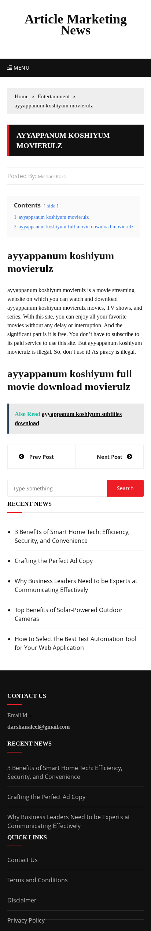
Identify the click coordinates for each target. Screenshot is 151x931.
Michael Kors (52, 176)
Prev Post (41, 456)
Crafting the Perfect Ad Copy (54, 561)
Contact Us (22, 860)
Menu (20, 67)
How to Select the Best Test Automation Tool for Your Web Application (75, 643)
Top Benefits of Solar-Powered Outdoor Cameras (69, 614)
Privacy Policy (26, 920)
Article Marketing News (76, 24)
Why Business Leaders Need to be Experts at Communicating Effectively (76, 585)
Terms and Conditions (37, 880)
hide (51, 206)
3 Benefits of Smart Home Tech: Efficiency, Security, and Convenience (72, 536)
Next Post (109, 456)
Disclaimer (22, 900)
